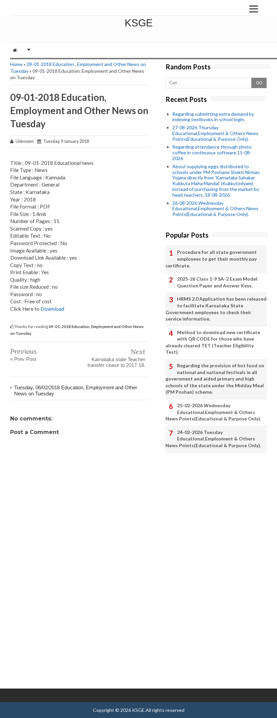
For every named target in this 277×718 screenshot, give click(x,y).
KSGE (139, 22)
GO (259, 83)
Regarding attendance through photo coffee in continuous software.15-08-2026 (212, 152)
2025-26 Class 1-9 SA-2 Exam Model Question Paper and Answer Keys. (217, 282)
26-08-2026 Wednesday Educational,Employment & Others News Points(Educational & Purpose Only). (215, 208)
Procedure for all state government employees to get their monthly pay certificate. (211, 258)
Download (52, 309)
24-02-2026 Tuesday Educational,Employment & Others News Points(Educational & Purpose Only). (213, 438)
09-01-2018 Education (50, 64)
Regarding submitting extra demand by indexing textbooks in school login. (213, 117)
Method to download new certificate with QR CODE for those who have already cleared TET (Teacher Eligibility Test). (213, 342)
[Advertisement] (79, 637)
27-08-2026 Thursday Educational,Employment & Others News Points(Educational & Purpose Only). (215, 133)
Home (16, 64)
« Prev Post (23, 359)
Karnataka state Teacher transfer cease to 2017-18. (116, 362)
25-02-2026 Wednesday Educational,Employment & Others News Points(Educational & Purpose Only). (213, 411)
